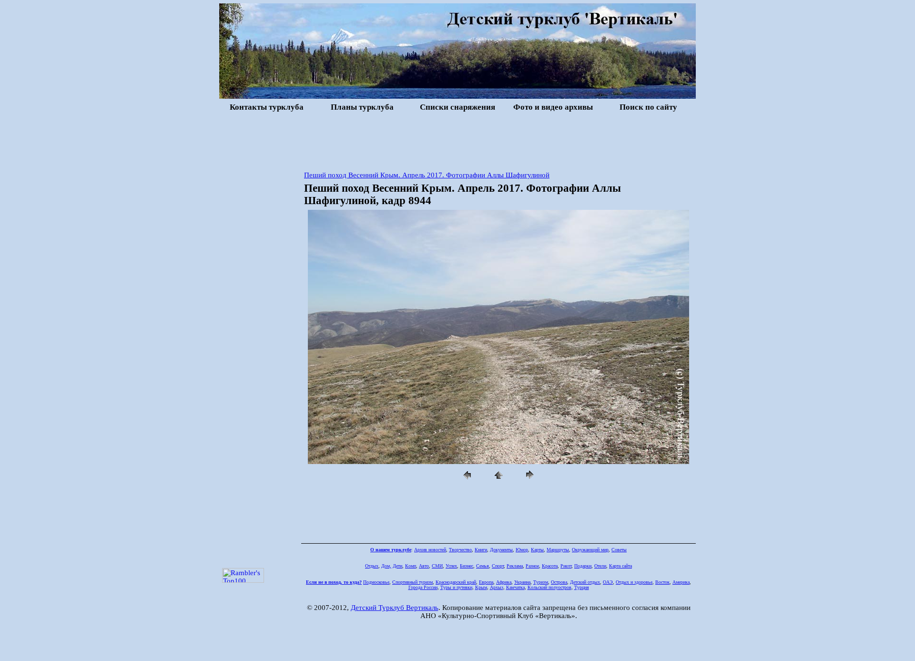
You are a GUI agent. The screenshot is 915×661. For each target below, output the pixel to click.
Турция (581, 587)
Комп (410, 565)
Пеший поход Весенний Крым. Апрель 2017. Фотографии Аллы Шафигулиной (426, 175)
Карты (537, 549)
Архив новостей (430, 549)
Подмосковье (376, 582)
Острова (559, 582)
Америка (681, 582)
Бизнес (466, 565)
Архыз (496, 587)
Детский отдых (585, 582)
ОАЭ (608, 582)
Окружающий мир (590, 549)
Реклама (515, 565)
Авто (424, 565)
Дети (397, 565)
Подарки (582, 565)
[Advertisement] (457, 140)
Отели (600, 565)
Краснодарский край (456, 582)
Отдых (371, 565)
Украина (522, 582)
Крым (481, 587)
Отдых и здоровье (634, 582)
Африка (503, 582)
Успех (451, 565)
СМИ (437, 565)
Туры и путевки (456, 587)
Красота (550, 565)
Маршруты (558, 549)
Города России (422, 587)
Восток (662, 582)
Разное (532, 565)
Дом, (386, 565)
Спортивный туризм (412, 582)
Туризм (540, 582)
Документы (501, 549)
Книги (481, 549)
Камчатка (515, 587)
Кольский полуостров (549, 587)
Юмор (522, 549)
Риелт (565, 565)
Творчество (460, 549)
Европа (486, 582)
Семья (482, 565)
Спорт (498, 565)
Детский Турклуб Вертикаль (394, 607)
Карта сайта (620, 565)
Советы (619, 549)
